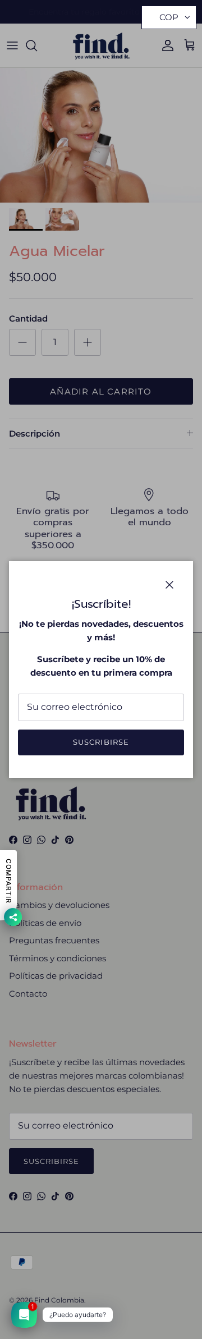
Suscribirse (100, 741)
